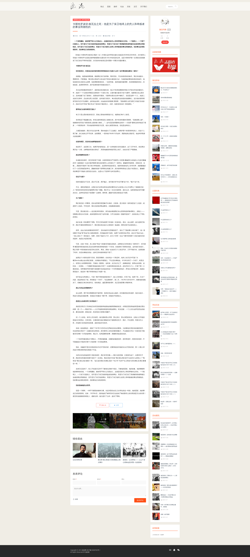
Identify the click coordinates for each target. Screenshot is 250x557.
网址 (123, 479)
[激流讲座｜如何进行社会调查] (156, 436)
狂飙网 (162, 535)
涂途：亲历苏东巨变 (166, 353)
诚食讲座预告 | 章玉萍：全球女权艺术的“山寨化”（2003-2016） (169, 466)
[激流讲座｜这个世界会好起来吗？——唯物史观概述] (156, 456)
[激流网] (78, 6)
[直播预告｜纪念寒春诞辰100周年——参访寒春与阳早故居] (156, 446)
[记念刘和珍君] (84, 450)
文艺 (135, 6)
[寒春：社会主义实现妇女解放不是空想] (156, 250)
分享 (117, 405)
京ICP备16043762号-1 (93, 550)
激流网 (84, 550)
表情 (76, 499)
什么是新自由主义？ (166, 219)
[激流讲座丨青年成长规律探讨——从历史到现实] (156, 487)
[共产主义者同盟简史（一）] (156, 345)
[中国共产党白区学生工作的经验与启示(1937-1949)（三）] (156, 364)
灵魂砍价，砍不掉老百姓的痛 (169, 165)
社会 (122, 6)
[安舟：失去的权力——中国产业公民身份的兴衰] (156, 260)
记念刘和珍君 (77, 460)
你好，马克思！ (165, 117)
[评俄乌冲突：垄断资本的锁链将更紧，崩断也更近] (156, 148)
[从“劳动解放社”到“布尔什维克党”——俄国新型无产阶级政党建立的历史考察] (156, 200)
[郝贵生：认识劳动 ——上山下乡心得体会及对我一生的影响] (134, 450)
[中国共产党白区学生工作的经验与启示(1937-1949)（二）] (156, 384)
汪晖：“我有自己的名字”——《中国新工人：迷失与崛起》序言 (169, 291)
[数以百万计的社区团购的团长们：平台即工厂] (156, 90)
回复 (167, 38)
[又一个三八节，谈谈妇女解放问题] (156, 138)
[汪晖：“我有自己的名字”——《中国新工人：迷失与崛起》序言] (156, 291)
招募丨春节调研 (165, 514)
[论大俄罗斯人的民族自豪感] (156, 240)
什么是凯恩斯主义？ (166, 229)
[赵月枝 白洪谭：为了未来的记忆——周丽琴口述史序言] (156, 314)
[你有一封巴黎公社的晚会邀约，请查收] (156, 506)
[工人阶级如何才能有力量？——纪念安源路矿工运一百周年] (156, 334)
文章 (161, 38)
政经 (115, 6)
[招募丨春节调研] (156, 516)
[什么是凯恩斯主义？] (156, 231)
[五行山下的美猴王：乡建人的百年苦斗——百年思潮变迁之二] (156, 177)
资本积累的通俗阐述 (166, 97)
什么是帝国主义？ (166, 210)
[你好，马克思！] (156, 119)
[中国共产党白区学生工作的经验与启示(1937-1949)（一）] (156, 394)
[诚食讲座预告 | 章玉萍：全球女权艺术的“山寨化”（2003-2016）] (156, 465)
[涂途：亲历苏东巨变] (156, 355)
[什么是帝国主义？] (156, 212)
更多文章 (165, 42)
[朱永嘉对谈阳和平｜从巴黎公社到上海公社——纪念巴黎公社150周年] (156, 425)
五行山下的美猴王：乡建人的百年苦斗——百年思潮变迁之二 (169, 177)
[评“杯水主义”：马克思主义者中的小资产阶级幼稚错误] (156, 109)
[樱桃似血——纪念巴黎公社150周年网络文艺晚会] (156, 497)
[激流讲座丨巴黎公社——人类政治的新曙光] (156, 477)
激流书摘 (107, 36)
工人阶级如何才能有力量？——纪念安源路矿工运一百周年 (169, 334)
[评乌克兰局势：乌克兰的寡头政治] (156, 128)
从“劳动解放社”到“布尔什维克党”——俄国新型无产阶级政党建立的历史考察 (169, 200)
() (103, 405)
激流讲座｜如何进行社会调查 (169, 435)
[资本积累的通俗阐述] (156, 99)
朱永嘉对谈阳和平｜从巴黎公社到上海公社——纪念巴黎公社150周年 (169, 425)
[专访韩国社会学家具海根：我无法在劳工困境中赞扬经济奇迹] (156, 279)
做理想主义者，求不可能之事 (81, 20)
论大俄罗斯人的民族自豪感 (168, 239)
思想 (108, 6)
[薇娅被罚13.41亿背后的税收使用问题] (156, 157)
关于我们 (143, 6)
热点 (102, 6)
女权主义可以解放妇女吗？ (168, 268)
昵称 (75, 479)
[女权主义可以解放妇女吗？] (156, 269)
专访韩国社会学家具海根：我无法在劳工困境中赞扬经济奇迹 (169, 279)
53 (162, 36)
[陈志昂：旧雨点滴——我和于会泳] (156, 403)
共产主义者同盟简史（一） (168, 343)
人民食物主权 (155, 535)
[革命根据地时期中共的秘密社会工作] (156, 324)
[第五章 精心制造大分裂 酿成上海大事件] (109, 450)
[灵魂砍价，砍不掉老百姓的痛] (156, 167)
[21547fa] (165, 22)
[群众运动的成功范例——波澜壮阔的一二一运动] (156, 374)
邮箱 (99, 479)
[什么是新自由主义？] (156, 221)
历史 (128, 6)
